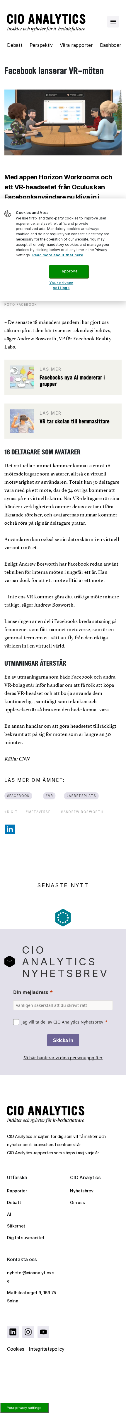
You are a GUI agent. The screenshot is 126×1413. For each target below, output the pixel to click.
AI (9, 1214)
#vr (49, 796)
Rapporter (17, 1190)
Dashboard (112, 45)
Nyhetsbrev (81, 1190)
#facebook (18, 796)
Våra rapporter (76, 45)
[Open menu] (113, 22)
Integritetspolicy (46, 1349)
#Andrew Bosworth (82, 812)
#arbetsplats (81, 796)
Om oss (77, 1202)
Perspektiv (41, 45)
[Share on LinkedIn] (10, 829)
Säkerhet (16, 1225)
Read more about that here (57, 255)
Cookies (15, 1349)
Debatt (15, 45)
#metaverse (38, 812)
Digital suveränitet (25, 1237)
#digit (11, 812)
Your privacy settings (24, 1408)
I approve (68, 271)
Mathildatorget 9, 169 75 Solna (31, 1296)
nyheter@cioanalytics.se (31, 1276)
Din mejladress (30, 992)
